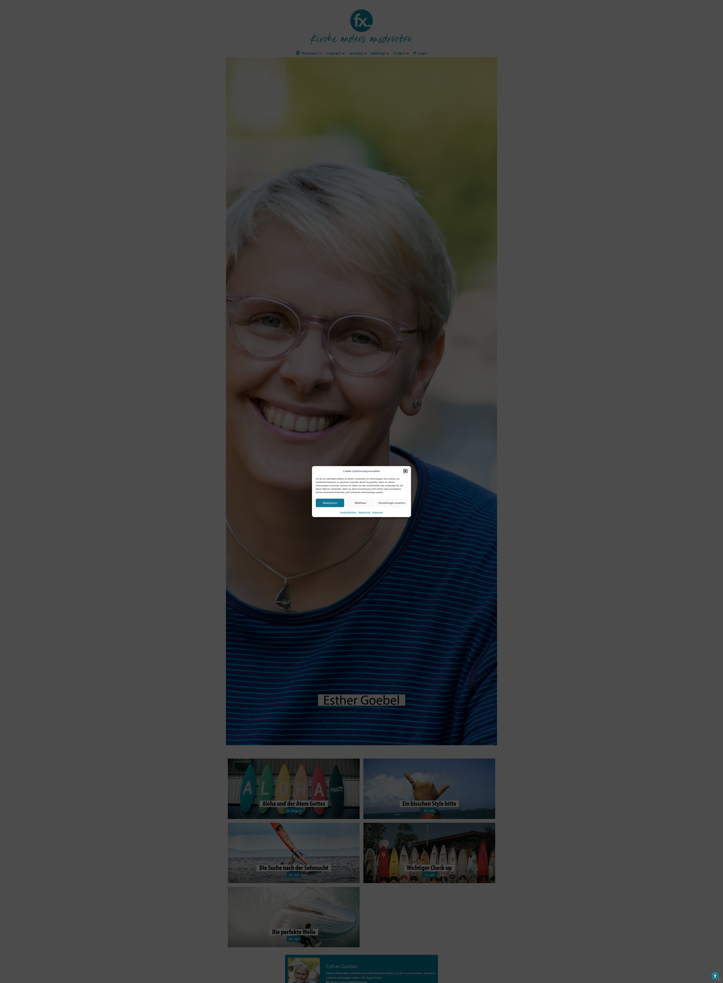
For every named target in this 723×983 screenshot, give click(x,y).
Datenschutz (364, 512)
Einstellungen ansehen (391, 502)
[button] (405, 471)
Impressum (377, 512)
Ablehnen (360, 502)
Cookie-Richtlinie (348, 512)
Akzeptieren (330, 502)
